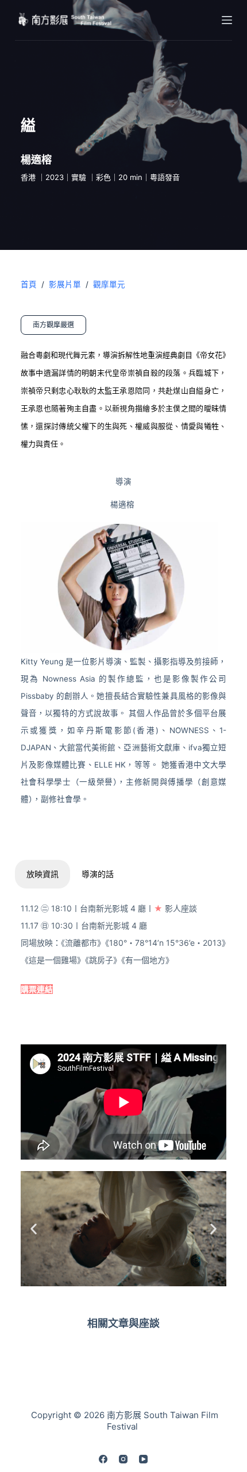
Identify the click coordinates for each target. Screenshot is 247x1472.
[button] (33, 1229)
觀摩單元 (109, 284)
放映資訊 (42, 874)
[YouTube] (143, 1459)
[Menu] (227, 20)
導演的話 (98, 874)
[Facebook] (103, 1459)
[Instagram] (123, 1459)
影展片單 (65, 284)
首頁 (29, 284)
